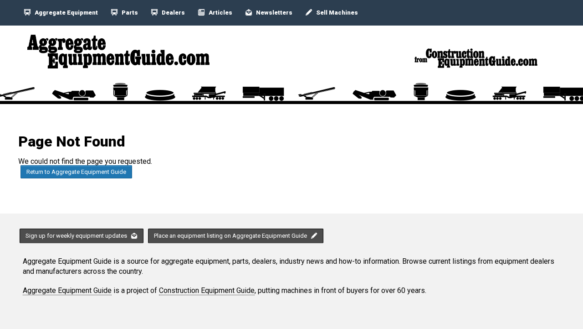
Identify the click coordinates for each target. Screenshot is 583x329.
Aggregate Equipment (65, 12)
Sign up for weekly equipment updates (77, 235)
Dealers (172, 12)
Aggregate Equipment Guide (67, 290)
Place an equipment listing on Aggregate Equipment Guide (231, 235)
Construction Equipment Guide (207, 290)
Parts (129, 12)
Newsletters (273, 12)
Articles (219, 12)
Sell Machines (336, 12)
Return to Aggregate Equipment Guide (76, 171)
